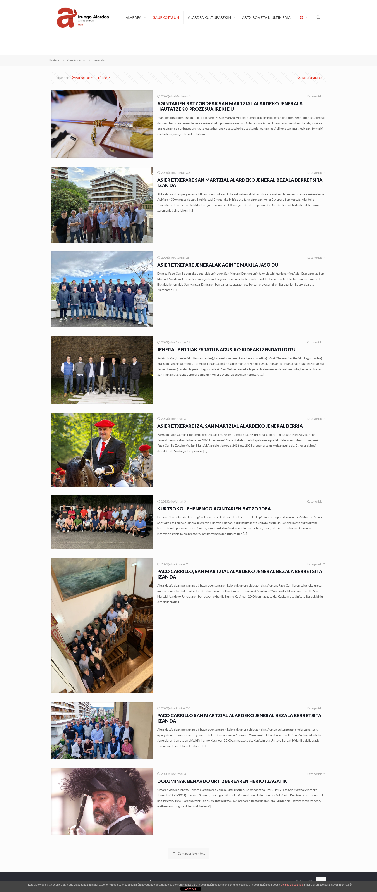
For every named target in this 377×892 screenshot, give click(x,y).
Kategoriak (82, 77)
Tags (104, 77)
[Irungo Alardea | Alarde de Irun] (83, 17)
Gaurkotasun (76, 60)
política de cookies (292, 884)
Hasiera (54, 60)
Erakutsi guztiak (311, 77)
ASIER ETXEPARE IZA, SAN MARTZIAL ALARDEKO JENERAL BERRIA (230, 426)
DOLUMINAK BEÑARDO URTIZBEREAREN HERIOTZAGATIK (222, 781)
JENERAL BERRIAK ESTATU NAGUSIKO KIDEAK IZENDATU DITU (226, 349)
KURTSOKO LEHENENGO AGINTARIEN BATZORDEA (214, 508)
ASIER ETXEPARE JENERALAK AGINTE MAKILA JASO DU (217, 264)
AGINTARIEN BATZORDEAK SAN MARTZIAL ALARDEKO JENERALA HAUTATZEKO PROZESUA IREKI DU (230, 106)
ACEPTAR (190, 889)
